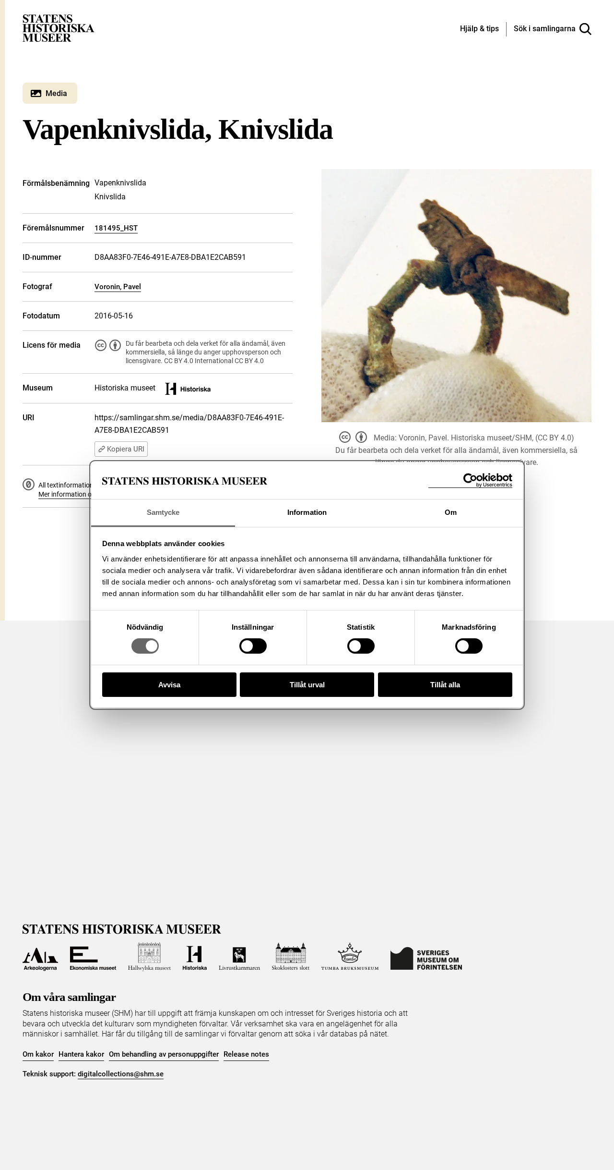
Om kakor (38, 1054)
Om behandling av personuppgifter (164, 1054)
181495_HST (116, 228)
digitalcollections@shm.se (121, 1074)
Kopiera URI (125, 449)
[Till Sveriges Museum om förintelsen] (426, 956)
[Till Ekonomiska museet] (93, 956)
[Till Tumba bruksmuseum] (350, 956)
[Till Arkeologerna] (40, 956)
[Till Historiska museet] (195, 956)
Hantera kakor (81, 1054)
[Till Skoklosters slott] (290, 956)
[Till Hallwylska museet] (149, 956)
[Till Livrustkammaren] (239, 956)
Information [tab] (307, 512)
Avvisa (169, 685)
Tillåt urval (307, 685)
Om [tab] (451, 512)
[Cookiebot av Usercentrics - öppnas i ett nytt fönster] (470, 480)
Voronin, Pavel (117, 286)
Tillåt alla (445, 685)
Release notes (246, 1054)
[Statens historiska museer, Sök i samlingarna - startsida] (58, 27)
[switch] (253, 646)
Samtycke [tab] (163, 512)
